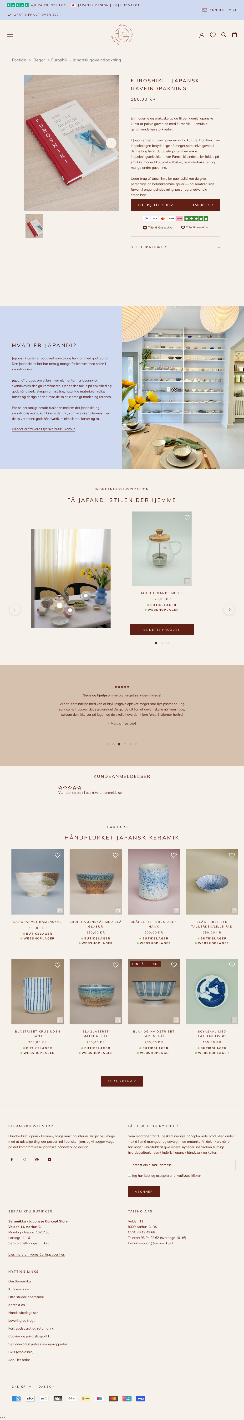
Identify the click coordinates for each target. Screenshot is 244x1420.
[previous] (31, 143)
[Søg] (223, 34)
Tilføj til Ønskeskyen (161, 227)
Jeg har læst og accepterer (166, 1175)
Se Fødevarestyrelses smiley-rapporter (37, 1344)
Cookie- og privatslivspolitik (29, 1336)
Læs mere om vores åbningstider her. (36, 1254)
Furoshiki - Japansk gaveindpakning (86, 59)
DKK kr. (19, 1386)
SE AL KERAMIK (122, 1081)
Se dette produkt (161, 629)
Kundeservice (18, 1289)
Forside (19, 59)
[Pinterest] (36, 1159)
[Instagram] (23, 1159)
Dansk (45, 1386)
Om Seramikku (19, 1281)
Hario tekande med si (162, 593)
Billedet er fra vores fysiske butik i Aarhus (43, 429)
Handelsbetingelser (23, 1313)
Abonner (144, 1191)
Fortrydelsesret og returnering (31, 1328)
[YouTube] (48, 1159)
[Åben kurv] (234, 34)
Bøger (39, 59)
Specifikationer (149, 247)
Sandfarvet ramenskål (37, 921)
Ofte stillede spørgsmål (26, 1297)
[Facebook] (10, 1159)
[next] (111, 143)
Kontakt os (16, 1305)
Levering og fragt (21, 1320)
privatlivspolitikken (187, 1175)
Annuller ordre (19, 1360)
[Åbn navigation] (10, 35)
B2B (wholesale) (20, 1352)
